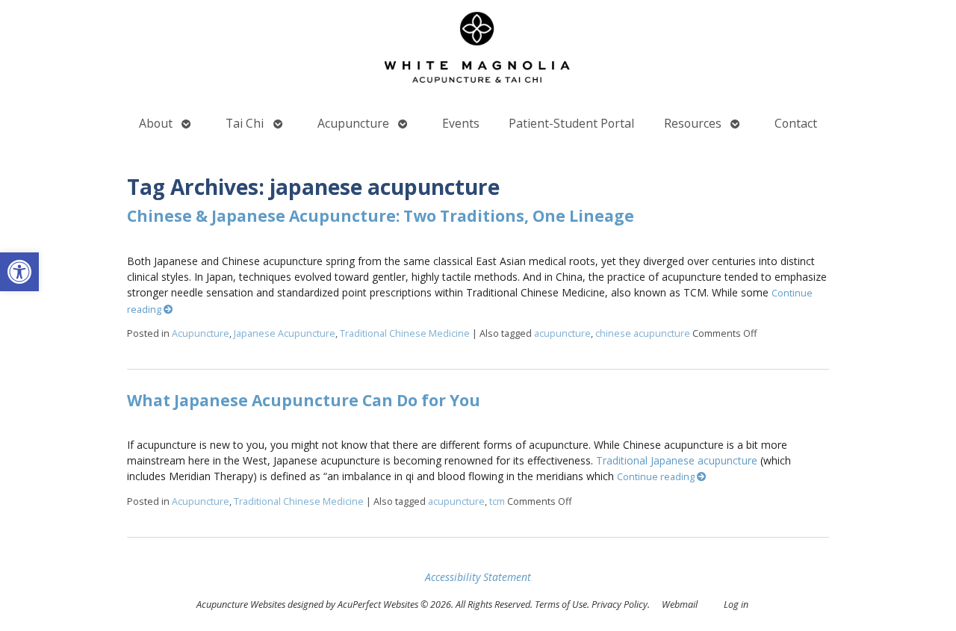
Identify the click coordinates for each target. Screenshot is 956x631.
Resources (692, 123)
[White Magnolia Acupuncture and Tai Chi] (478, 50)
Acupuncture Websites (240, 604)
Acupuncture (353, 123)
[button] (19, 271)
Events (460, 123)
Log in (736, 604)
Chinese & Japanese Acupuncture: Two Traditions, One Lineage (380, 215)
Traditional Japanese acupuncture (676, 460)
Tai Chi (245, 123)
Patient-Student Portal (571, 123)
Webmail (680, 604)
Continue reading (657, 476)
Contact (796, 123)
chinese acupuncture (642, 333)
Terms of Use (561, 604)
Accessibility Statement (478, 577)
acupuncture (562, 333)
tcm (497, 501)
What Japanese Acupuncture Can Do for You (303, 400)
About (156, 123)
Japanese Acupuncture (284, 333)
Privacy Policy (620, 604)
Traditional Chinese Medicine (405, 333)
